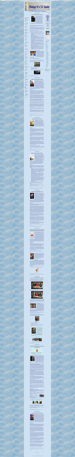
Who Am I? (32, 11)
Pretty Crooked (38, 226)
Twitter (35, 58)
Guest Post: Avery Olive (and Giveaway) (37, 14)
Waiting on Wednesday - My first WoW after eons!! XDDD (26, 91)
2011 (46, 67)
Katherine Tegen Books (35, 226)
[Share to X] (40, 75)
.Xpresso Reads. (26, 48)
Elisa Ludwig (33, 226)
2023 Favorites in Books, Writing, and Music (26, 36)
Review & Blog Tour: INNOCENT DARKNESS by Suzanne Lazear (26, 94)
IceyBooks (26, 54)
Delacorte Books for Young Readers (34, 188)
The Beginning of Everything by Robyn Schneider (26, 85)
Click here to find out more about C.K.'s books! (37, 404)
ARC (31, 115)
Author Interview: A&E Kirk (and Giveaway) (37, 277)
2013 (46, 44)
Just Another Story (26, 60)
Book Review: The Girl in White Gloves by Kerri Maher (26, 46)
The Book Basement (26, 84)
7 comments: (37, 273)
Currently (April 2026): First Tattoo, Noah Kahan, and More (26, 23)
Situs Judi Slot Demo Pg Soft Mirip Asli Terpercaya (26, 43)
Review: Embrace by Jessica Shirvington (37, 413)
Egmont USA (35, 274)
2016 (46, 42)
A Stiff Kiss (43, 25)
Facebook (36, 58)
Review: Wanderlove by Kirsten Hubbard (37, 153)
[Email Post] (38, 75)
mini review (41, 274)
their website (35, 312)
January (46, 66)
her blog (34, 58)
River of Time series (31, 108)
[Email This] (39, 114)
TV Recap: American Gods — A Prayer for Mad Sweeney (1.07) (26, 73)
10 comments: (37, 342)
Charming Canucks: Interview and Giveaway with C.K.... (47, 63)
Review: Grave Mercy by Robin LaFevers (37, 79)
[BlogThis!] (39, 75)
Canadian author (33, 274)
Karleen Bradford (37, 274)
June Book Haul (26, 70)
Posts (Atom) (38, 452)
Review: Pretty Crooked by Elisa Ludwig (37, 191)
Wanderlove (41, 188)
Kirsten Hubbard (38, 188)
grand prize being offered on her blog (35, 60)
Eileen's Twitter (39, 312)
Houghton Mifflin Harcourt (39, 115)
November (47, 46)
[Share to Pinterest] (41, 75)
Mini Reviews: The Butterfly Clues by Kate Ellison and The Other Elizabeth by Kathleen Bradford (37, 230)
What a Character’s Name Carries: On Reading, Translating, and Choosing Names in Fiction (26, 20)
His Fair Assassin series (35, 115)
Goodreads (38, 58)
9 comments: (37, 75)
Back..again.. (26, 52)
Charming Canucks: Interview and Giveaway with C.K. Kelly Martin (37, 347)
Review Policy (36, 11)
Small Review (26, 45)
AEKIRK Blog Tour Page (38, 331)
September (47, 47)
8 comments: (37, 149)
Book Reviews (39, 11)
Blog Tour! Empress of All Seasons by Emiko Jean (26, 58)
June (46, 49)
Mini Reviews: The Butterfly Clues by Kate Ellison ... (47, 59)
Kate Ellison (40, 274)
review (41, 115)
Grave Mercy (33, 115)
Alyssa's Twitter (37, 312)
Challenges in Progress (43, 11)
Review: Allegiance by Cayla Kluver (37, 118)
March (46, 51)
